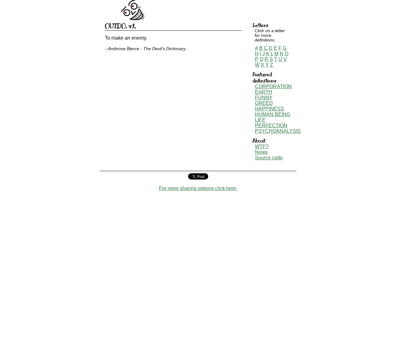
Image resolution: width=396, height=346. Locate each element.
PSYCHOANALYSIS (278, 131)
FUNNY (264, 97)
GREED (264, 103)
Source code (269, 157)
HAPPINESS (269, 108)
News (261, 152)
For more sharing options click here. (198, 188)
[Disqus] (198, 268)
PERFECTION (271, 125)
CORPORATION (273, 86)
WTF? (262, 146)
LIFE (260, 120)
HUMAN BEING (272, 114)
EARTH (263, 92)
